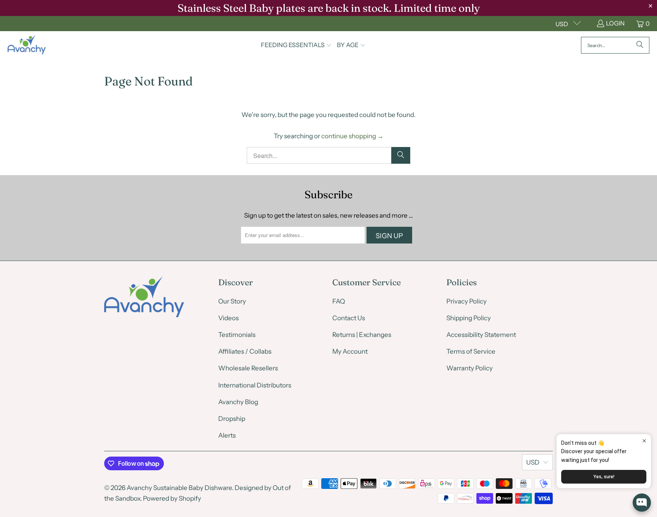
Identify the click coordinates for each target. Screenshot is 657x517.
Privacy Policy (466, 301)
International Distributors (254, 385)
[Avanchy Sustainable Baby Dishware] (27, 45)
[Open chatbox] (642, 502)
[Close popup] (644, 440)
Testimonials (237, 334)
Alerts (227, 435)
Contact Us (348, 318)
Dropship (231, 418)
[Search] (639, 45)
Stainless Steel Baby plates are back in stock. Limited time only (329, 8)
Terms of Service (470, 351)
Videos (228, 318)
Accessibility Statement (481, 334)
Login (615, 23)
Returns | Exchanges (361, 334)
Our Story (232, 301)
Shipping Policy (468, 318)
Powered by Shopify (172, 498)
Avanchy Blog (238, 402)
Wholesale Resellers (248, 368)
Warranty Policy (469, 368)
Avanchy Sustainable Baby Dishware (179, 488)
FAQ (338, 301)
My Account (350, 351)
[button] (296, 45)
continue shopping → (352, 136)
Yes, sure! (604, 476)
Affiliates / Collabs (244, 351)
